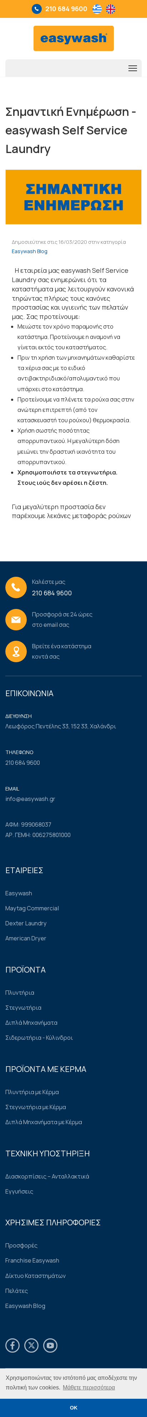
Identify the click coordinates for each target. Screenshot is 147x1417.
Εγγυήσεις (19, 1191)
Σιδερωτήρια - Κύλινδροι (39, 1038)
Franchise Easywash (32, 1260)
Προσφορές (21, 1245)
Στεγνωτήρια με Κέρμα (35, 1107)
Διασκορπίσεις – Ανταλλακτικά (47, 1176)
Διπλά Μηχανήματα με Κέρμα (43, 1122)
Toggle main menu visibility (133, 68)
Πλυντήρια (19, 993)
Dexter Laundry (26, 923)
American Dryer (25, 938)
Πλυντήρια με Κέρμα (32, 1092)
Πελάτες (16, 1291)
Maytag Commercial (32, 908)
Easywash (18, 893)
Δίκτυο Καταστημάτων (35, 1276)
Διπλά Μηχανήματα (31, 1023)
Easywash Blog (29, 251)
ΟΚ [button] (73, 1408)
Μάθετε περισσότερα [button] (89, 1387)
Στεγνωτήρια (23, 1008)
